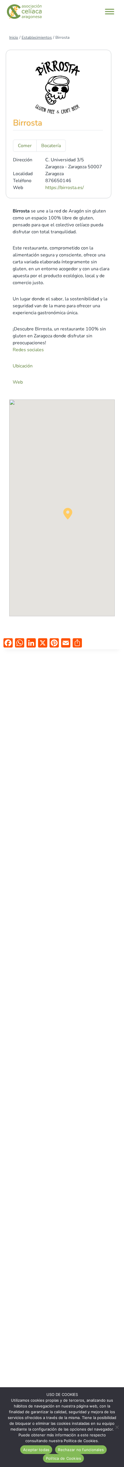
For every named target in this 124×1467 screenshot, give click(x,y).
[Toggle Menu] (109, 11)
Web (18, 382)
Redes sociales (29, 350)
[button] (68, 514)
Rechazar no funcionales (81, 1449)
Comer (25, 146)
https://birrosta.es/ (64, 187)
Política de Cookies (63, 1458)
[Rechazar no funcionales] (117, 1427)
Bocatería (51, 146)
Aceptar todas (36, 1449)
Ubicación (23, 366)
